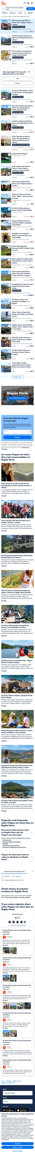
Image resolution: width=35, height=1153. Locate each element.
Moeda (5, 1097)
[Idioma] (28, 3)
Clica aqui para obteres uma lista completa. (17, 897)
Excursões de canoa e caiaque (11, 845)
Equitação (5, 843)
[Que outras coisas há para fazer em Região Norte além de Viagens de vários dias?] (32, 832)
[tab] (14, 871)
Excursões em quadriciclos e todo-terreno (14, 847)
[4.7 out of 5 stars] (17, 922)
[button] (17, 26)
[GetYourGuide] (3, 3)
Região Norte (17, 1081)
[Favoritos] (25, 3)
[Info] (28, 16)
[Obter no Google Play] (9, 1110)
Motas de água (7, 840)
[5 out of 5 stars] (17, 934)
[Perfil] (32, 3)
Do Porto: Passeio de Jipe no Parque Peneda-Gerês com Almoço (17, 931)
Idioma (5, 1089)
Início (2, 1081)
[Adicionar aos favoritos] (9, 21)
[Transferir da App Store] (22, 1110)
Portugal (8, 1081)
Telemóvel (5, 1106)
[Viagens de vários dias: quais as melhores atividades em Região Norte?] (32, 857)
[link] (17, 26)
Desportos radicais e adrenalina (12, 842)
